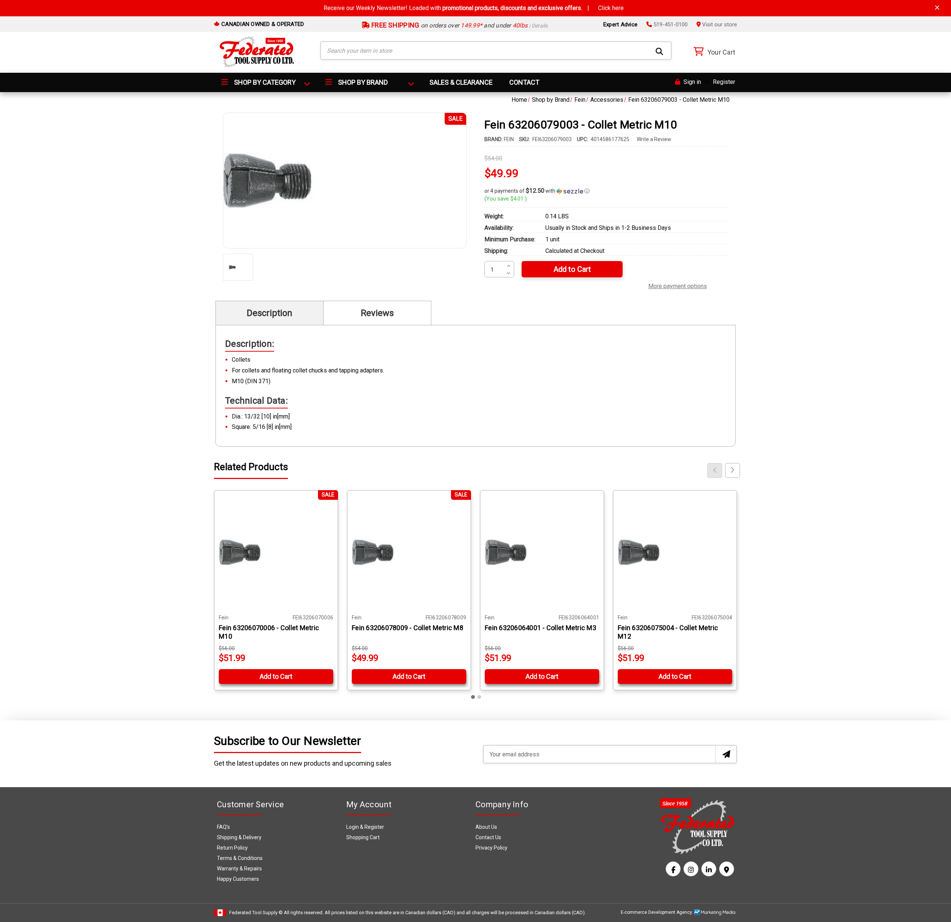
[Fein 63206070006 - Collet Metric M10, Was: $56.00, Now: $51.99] (276, 552)
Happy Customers (238, 879)
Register (724, 81)
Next (732, 470)
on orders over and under (459, 25)
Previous (714, 470)
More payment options (677, 285)
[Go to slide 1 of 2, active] (473, 697)
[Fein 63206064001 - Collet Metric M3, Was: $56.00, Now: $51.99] (542, 552)
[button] (606, 191)
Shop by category (264, 82)
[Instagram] (691, 868)
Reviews (377, 313)
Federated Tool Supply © (256, 912)
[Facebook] (673, 868)
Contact (524, 82)
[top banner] (937, 7)
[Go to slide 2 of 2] (479, 697)
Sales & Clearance (461, 82)
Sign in (691, 81)
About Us (486, 827)
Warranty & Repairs (239, 868)
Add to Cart (276, 676)
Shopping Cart (363, 837)
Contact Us (488, 837)
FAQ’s (223, 827)
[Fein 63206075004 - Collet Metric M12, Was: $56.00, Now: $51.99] (675, 552)
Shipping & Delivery (239, 837)
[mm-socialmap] (726, 868)
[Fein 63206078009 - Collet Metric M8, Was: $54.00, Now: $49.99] (409, 552)
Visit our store (719, 24)
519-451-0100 (670, 24)
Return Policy (232, 848)
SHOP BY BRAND (362, 82)
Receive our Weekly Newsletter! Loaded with (474, 8)
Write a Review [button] (654, 139)
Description (269, 313)
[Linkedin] (708, 868)
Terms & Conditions (240, 858)
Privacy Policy (491, 848)
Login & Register (365, 827)
